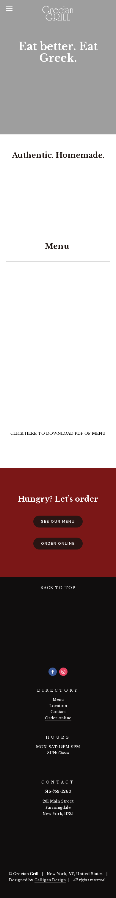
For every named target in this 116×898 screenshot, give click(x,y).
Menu (58, 699)
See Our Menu (58, 521)
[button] (19, 196)
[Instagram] (63, 672)
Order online (58, 718)
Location (58, 706)
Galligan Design (50, 880)
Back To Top (58, 587)
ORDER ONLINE (58, 543)
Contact (58, 711)
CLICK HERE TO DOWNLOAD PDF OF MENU (58, 433)
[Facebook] (52, 672)
